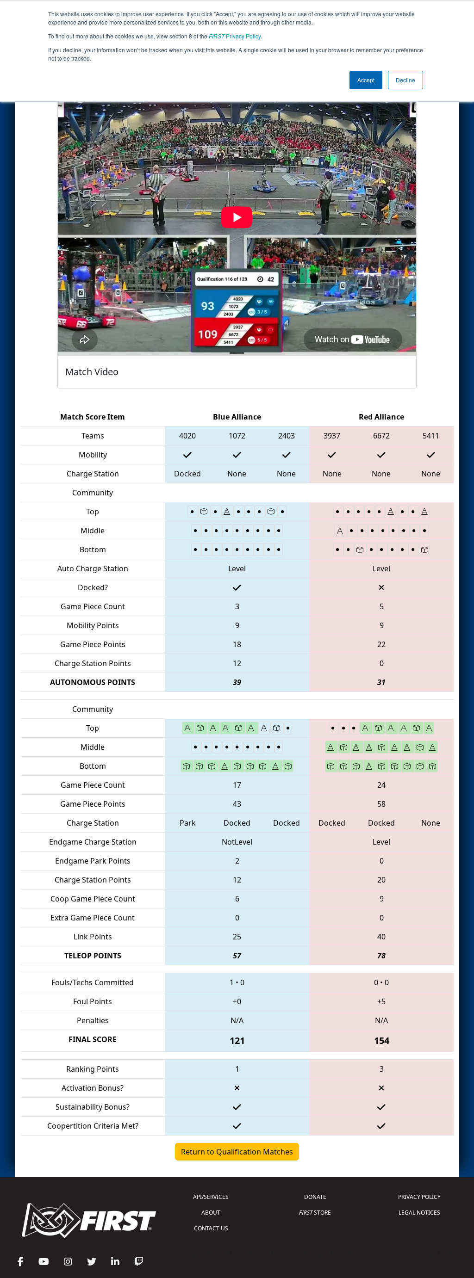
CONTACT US (211, 1228)
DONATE (315, 1197)
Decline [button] (405, 80)
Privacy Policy (235, 36)
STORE (315, 1212)
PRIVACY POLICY (419, 1197)
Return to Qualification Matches (237, 1152)
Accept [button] (365, 80)
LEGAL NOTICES (419, 1212)
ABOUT (210, 1212)
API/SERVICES (211, 1197)
